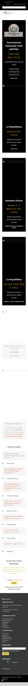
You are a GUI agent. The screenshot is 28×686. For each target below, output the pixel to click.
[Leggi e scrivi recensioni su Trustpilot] (14, 664)
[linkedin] (25, 681)
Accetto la (14, 580)
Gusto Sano (15, 454)
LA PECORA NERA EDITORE (14, 436)
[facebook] (18, 681)
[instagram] (20, 681)
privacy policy (18, 580)
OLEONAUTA (18, 434)
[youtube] (22, 681)
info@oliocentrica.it (20, 4)
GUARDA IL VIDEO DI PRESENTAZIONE (14, 301)
